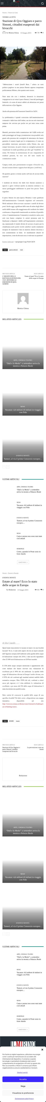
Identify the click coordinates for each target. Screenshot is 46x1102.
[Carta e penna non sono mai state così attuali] (8, 536)
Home (4, 13)
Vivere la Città (13, 13)
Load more (22, 562)
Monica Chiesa (14, 33)
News (22, 406)
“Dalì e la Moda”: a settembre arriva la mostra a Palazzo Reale (23, 364)
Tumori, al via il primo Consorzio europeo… (23, 459)
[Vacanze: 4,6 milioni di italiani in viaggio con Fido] (23, 393)
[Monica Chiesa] (4, 32)
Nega (23, 1086)
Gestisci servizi (22, 1072)
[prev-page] (4, 466)
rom (21, 250)
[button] (42, 1049)
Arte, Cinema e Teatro (22, 360)
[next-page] (7, 466)
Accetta (23, 1079)
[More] (35, 40)
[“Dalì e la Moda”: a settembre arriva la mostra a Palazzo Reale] (23, 346)
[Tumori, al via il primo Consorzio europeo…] (23, 439)
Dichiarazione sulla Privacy (24, 1099)
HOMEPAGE (20, 549)
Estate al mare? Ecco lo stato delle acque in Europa (34, 277)
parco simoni (13, 250)
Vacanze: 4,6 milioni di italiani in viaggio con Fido (29, 506)
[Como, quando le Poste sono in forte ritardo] (8, 551)
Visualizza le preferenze (23, 1093)
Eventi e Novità (22, 455)
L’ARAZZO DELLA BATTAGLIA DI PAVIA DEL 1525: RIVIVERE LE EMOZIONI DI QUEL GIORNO (11, 280)
